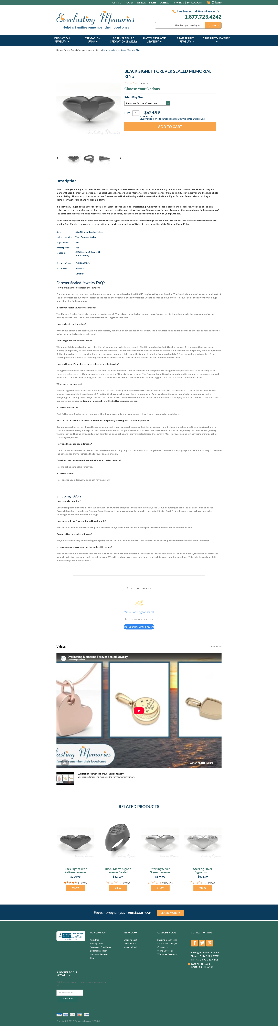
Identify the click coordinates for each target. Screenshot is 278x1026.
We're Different (146, 2)
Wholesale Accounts (167, 954)
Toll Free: (195, 960)
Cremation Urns (92, 40)
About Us (94, 940)
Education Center (98, 951)
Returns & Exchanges (167, 943)
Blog (92, 958)
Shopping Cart (130, 940)
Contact (165, 2)
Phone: (194, 956)
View (75, 887)
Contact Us (162, 947)
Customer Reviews (99, 954)
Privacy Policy (97, 943)
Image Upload (130, 947)
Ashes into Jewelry (216, 38)
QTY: (127, 113)
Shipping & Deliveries (167, 940)
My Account (195, 2)
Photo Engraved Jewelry (154, 40)
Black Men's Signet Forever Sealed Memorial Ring (118, 872)
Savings (179, 2)
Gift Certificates (123, 2)
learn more (169, 912)
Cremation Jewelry (62, 40)
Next (120, 158)
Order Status (130, 943)
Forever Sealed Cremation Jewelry (123, 40)
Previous (57, 158)
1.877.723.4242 (203, 17)
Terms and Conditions (100, 947)
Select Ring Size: (133, 97)
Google (87, 400)
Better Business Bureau (125, 400)
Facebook (97, 400)
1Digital (96, 1021)
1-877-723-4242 (209, 956)
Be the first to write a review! (139, 626)
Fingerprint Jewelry (185, 40)
